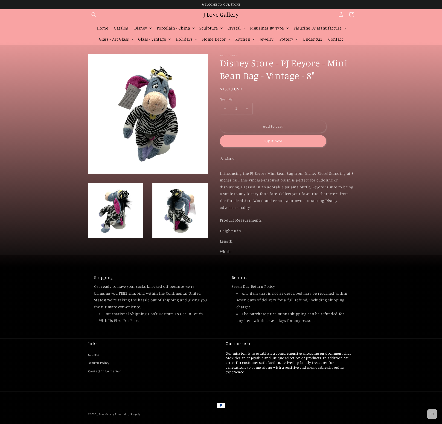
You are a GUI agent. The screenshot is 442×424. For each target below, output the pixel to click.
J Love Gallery (106, 414)
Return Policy (99, 363)
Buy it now (273, 141)
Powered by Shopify (127, 414)
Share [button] (230, 158)
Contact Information (105, 371)
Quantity (226, 99)
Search (93, 354)
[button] (93, 14)
